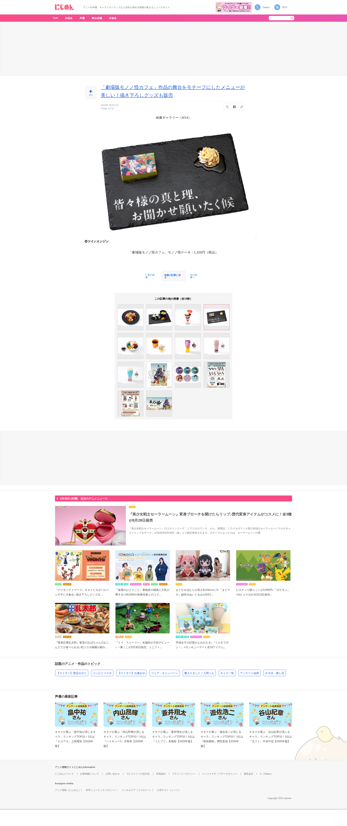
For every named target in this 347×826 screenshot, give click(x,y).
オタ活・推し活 (274, 673)
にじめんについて (64, 773)
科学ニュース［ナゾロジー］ (101, 790)
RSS (284, 7)
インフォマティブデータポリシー (219, 773)
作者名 (113, 18)
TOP (55, 18)
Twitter (266, 7)
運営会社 (248, 773)
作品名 (69, 18)
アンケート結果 (249, 673)
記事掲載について (89, 773)
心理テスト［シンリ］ (169, 790)
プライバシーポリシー (184, 773)
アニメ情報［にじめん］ (68, 790)
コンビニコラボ (102, 673)
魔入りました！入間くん (199, 673)
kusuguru (60, 783)
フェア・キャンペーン (164, 673)
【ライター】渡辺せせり (72, 673)
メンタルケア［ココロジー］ (136, 790)
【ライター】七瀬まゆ (131, 673)
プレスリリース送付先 (138, 773)
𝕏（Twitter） (266, 773)
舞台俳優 (97, 18)
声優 (82, 18)
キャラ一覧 (227, 673)
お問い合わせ (113, 773)
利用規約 (161, 773)
